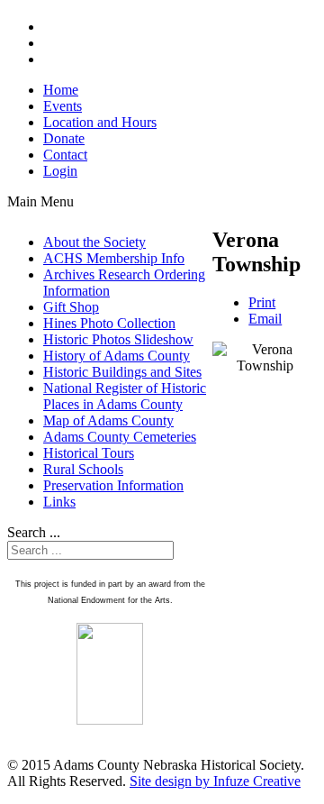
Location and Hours (100, 122)
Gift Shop (71, 307)
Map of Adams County (108, 420)
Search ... (33, 532)
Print (261, 302)
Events (62, 106)
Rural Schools (83, 469)
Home (60, 89)
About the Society (94, 242)
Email (265, 318)
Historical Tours (88, 453)
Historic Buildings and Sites (122, 371)
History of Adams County (116, 355)
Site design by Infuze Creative (215, 781)
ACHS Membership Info (113, 258)
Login (60, 170)
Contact (65, 154)
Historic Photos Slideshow (118, 339)
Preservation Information (113, 485)
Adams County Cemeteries (119, 436)
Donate (64, 138)
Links (59, 501)
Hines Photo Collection (109, 323)
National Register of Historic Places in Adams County (124, 396)
